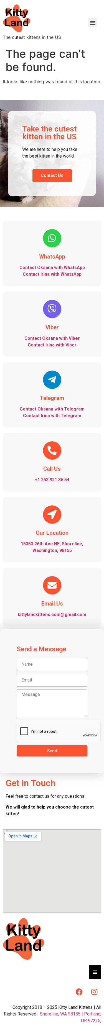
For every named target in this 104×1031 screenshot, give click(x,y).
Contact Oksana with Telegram (52, 409)
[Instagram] (94, 992)
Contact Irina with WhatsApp (52, 274)
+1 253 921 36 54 (52, 479)
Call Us (52, 468)
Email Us (52, 603)
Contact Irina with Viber (52, 345)
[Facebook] (79, 992)
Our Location (52, 533)
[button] (52, 175)
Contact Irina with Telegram (52, 415)
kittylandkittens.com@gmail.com (52, 614)
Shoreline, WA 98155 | (61, 1014)
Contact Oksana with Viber (52, 338)
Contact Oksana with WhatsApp (52, 267)
